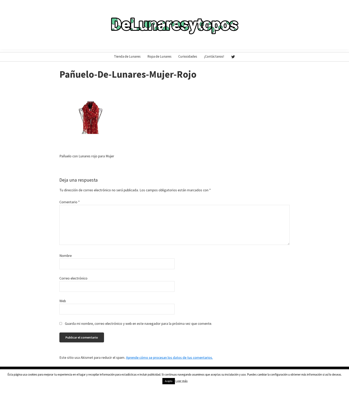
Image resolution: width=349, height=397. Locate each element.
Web (62, 301)
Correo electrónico (73, 278)
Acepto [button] (168, 381)
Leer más (182, 381)
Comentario (69, 202)
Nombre (65, 255)
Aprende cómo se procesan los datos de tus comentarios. (169, 357)
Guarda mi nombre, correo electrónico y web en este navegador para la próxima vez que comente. (138, 323)
